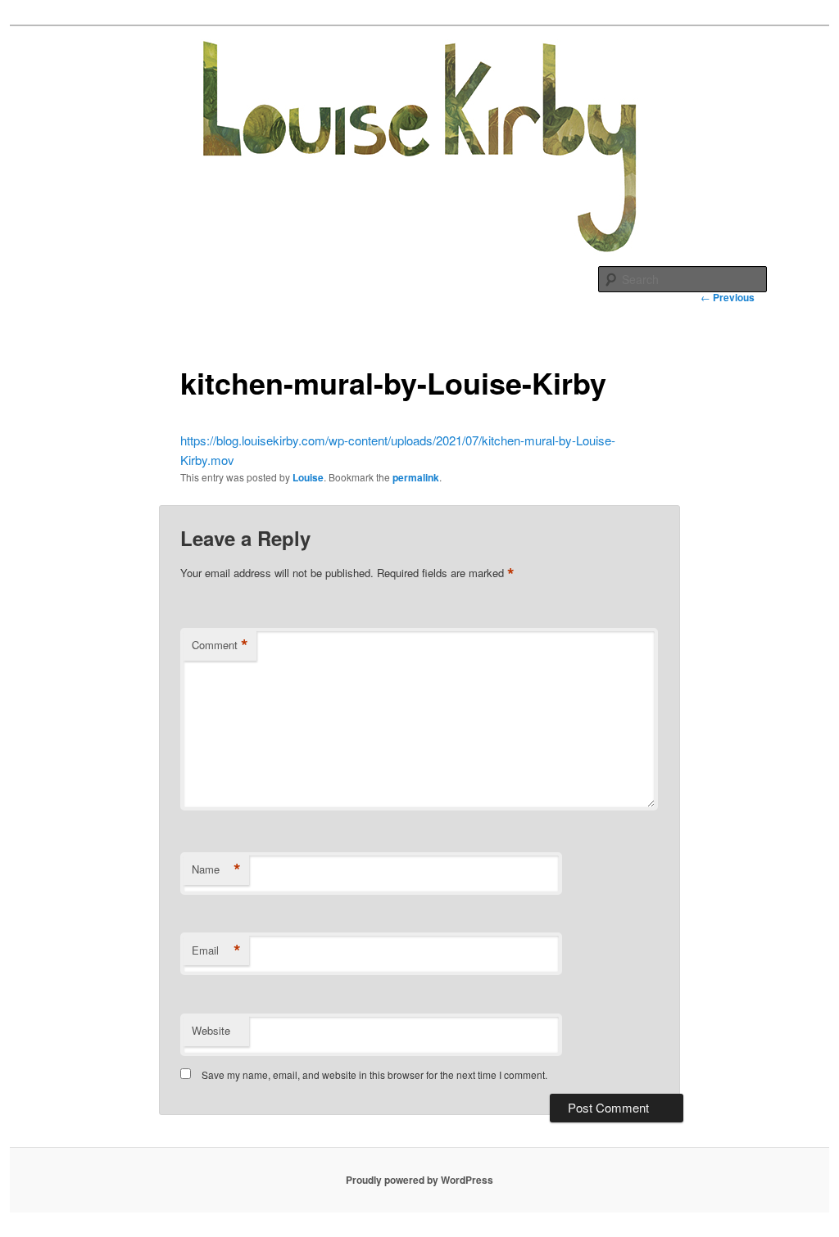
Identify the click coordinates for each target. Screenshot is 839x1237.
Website (211, 1030)
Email (216, 950)
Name (216, 869)
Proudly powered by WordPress (419, 1179)
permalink (415, 477)
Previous (728, 297)
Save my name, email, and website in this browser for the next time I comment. (374, 1074)
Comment (220, 645)
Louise (308, 477)
